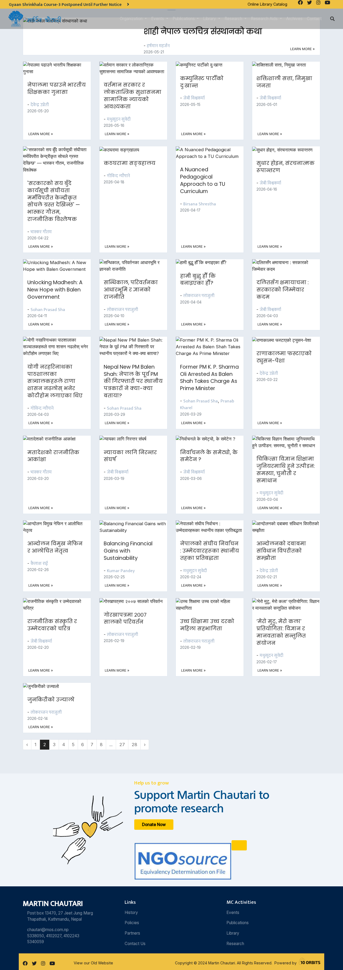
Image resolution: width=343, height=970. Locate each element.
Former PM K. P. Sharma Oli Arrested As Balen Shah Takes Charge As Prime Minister (209, 377)
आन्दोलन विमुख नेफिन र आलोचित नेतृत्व (55, 547)
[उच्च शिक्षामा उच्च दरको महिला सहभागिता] (213, 604)
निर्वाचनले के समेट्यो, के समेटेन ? (209, 456)
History (131, 912)
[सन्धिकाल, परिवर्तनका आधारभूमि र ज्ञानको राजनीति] (136, 265)
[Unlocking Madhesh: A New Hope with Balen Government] (60, 265)
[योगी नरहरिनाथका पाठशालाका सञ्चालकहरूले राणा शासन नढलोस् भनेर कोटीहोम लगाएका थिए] (60, 346)
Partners (132, 933)
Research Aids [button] (265, 18)
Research (235, 943)
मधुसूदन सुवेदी (119, 119)
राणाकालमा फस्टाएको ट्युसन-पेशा (284, 357)
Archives (294, 18)
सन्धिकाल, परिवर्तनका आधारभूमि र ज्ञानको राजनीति (131, 290)
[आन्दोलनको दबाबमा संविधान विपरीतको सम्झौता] (289, 527)
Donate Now (154, 824)
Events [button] (158, 18)
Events (232, 912)
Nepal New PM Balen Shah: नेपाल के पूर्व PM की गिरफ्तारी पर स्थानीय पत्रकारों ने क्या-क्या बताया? (133, 381)
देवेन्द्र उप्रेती (40, 105)
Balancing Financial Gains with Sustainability (128, 551)
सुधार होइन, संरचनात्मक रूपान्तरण (285, 167)
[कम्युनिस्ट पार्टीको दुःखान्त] (202, 65)
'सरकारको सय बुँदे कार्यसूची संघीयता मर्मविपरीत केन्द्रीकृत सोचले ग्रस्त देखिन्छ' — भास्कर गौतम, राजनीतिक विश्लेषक (53, 201)
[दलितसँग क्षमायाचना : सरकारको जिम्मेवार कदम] (289, 265)
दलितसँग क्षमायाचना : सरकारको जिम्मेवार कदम (282, 290)
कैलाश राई (39, 563)
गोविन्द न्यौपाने (118, 176)
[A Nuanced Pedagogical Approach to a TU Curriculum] (213, 153)
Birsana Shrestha (199, 204)
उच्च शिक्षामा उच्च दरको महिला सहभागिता (207, 625)
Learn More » (302, 49)
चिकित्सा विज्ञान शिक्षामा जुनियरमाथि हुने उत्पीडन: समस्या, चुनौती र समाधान (285, 469)
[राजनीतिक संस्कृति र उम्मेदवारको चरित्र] (60, 604)
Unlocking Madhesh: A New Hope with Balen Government (55, 290)
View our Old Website (93, 963)
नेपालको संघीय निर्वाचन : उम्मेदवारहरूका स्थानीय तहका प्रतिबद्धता (209, 551)
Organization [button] (132, 18)
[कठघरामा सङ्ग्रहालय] (122, 149)
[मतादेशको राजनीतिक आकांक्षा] (52, 439)
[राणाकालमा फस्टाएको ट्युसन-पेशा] (285, 340)
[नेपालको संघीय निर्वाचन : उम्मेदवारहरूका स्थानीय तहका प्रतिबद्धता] (213, 527)
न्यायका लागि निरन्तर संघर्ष (130, 456)
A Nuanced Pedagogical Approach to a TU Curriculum (202, 180)
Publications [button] (184, 18)
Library (232, 933)
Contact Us (135, 943)
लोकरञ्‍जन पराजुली (122, 309)
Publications (237, 922)
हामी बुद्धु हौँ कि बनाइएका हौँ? (198, 279)
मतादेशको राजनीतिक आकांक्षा (53, 456)
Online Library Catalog (267, 4)
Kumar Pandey (121, 571)
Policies (132, 922)
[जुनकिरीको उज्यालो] (44, 686)
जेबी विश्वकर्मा (194, 98)
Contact (314, 18)
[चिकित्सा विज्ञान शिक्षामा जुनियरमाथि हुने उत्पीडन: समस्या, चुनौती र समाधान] (289, 442)
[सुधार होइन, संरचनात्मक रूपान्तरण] (285, 149)
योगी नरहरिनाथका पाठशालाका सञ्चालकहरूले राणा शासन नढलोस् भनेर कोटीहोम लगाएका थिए (55, 381)
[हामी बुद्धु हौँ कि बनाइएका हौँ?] (204, 262)
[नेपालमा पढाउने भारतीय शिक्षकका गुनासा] (60, 68)
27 (122, 744)
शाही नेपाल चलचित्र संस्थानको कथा (203, 31)
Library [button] (210, 18)
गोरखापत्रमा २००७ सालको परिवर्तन (125, 618)
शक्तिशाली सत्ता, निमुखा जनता (284, 82)
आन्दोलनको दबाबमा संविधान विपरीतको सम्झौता (281, 551)
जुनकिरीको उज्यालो (50, 699)
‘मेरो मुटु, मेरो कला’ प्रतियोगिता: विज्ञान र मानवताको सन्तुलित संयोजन (281, 632)
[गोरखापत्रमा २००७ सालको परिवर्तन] (134, 601)
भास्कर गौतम (41, 232)
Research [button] (234, 18)
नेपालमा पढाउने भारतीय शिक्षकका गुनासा (56, 88)
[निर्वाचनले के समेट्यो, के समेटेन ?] (209, 439)
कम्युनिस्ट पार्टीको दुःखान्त (201, 82)
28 (134, 744)
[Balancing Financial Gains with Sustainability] (136, 527)
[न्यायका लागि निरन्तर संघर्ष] (126, 439)
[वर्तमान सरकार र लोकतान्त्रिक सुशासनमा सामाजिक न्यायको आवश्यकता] (136, 68)
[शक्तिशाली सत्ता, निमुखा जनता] (282, 65)
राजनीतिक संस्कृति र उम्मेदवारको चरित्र (52, 625)
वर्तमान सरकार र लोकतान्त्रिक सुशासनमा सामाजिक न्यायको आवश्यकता (132, 95)
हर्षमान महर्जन (158, 46)
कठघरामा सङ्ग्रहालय (129, 163)
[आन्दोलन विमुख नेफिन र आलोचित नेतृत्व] (60, 527)
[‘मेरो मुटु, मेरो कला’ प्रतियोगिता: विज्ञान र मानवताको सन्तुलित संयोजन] (289, 604)
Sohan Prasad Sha (48, 309)
